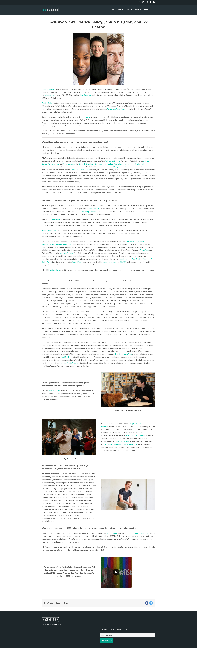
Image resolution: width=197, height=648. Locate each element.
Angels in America (66, 253)
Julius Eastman (93, 208)
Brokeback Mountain (64, 244)
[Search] (151, 9)
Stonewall (129, 241)
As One (136, 241)
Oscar (52, 244)
